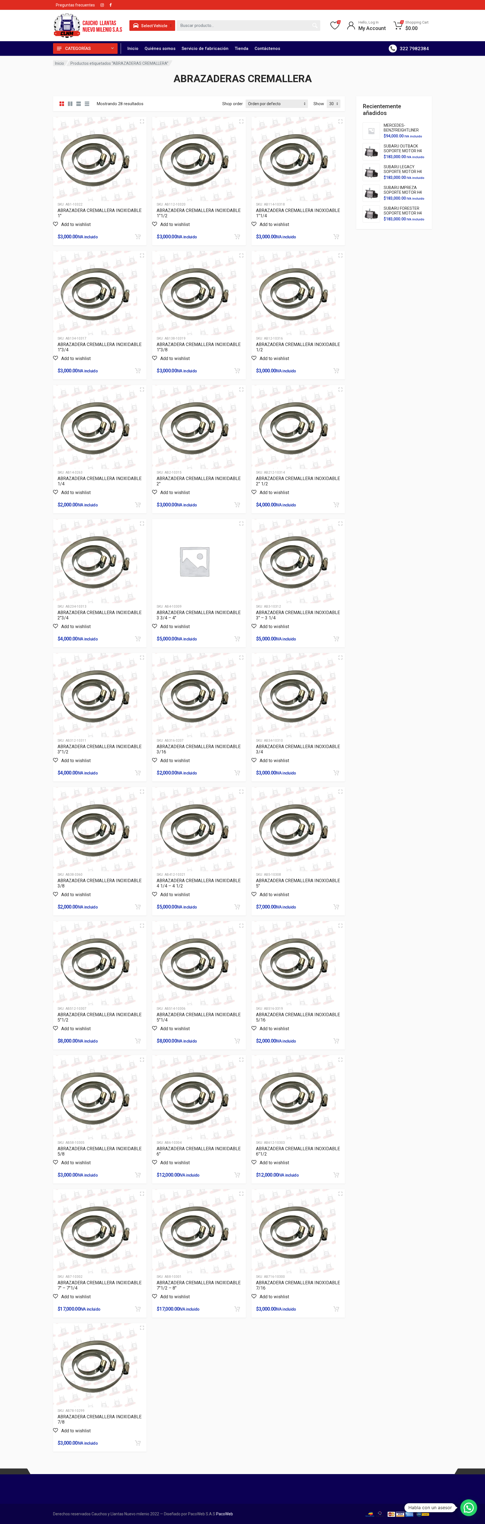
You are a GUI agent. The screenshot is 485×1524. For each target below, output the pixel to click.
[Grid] (62, 104)
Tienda (241, 48)
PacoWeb (224, 1514)
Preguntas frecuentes (75, 5)
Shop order (232, 103)
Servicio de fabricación (205, 48)
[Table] (87, 104)
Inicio (132, 48)
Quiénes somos (160, 48)
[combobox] (248, 25)
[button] (72, 224)
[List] (78, 104)
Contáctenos (267, 48)
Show (319, 103)
